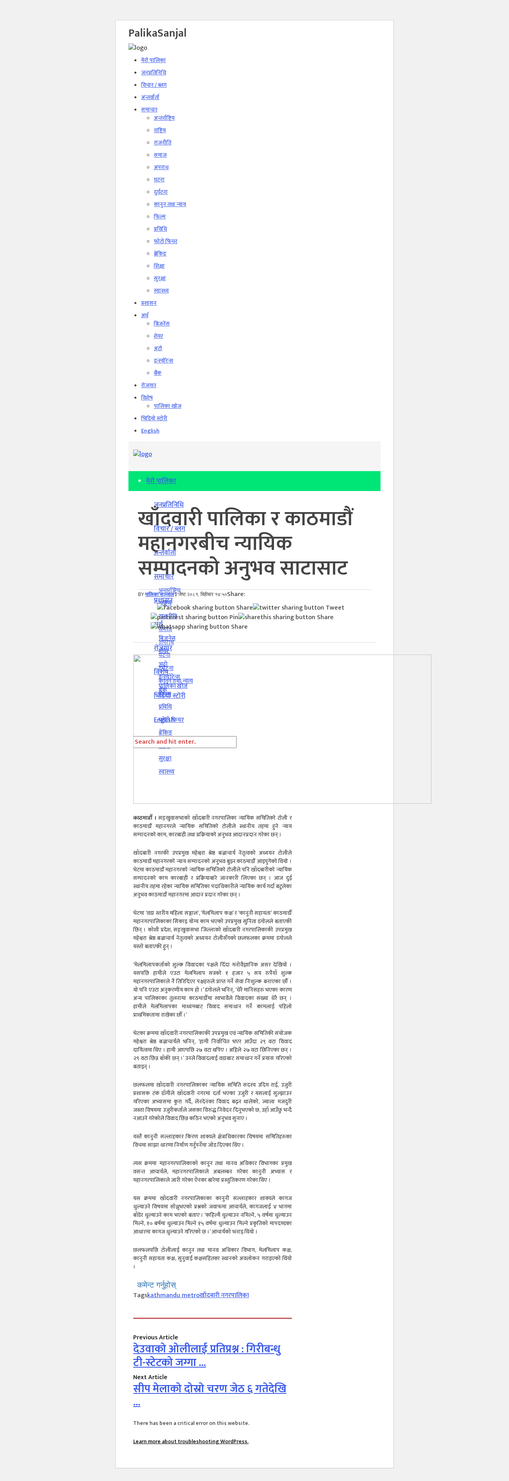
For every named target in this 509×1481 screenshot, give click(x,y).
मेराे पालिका (153, 60)
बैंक (157, 373)
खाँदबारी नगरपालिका (224, 1295)
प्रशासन (149, 303)
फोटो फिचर (165, 241)
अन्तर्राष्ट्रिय (164, 118)
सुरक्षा (160, 278)
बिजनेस (162, 323)
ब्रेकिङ (160, 253)
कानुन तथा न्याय (170, 204)
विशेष (147, 397)
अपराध (161, 167)
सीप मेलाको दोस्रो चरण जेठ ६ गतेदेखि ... (209, 1396)
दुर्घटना (161, 192)
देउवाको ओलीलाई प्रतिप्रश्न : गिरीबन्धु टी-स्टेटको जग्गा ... (206, 1356)
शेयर (158, 336)
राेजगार (148, 385)
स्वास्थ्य (161, 290)
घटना (159, 179)
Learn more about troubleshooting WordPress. (191, 1441)
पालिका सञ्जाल (159, 594)
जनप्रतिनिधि (153, 72)
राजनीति (162, 142)
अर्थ (144, 315)
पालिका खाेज (167, 406)
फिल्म (160, 216)
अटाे (158, 348)
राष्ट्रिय (160, 130)
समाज (160, 155)
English (150, 430)
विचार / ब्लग (154, 85)
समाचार (149, 109)
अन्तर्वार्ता (150, 97)
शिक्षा (159, 266)
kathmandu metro (173, 1295)
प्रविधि (160, 229)
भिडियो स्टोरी (154, 418)
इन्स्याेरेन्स (163, 360)
